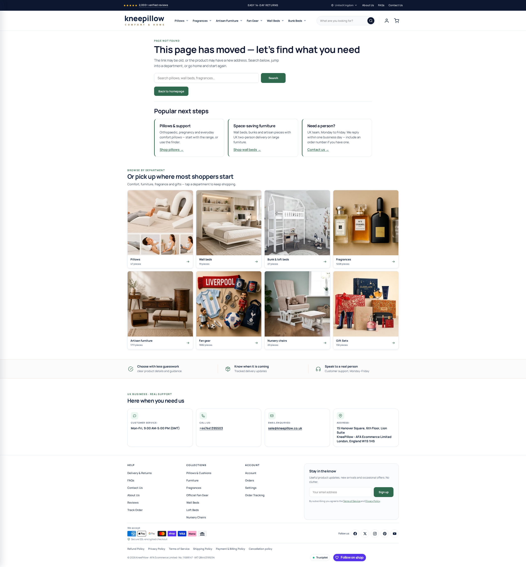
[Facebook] (355, 533)
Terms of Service (351, 501)
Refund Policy (135, 549)
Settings (250, 488)
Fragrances (200, 21)
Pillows (179, 21)
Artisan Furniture (227, 21)
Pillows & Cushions (198, 473)
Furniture (192, 480)
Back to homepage (171, 91)
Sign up (384, 492)
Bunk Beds (295, 21)
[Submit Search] (370, 20)
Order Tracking (254, 495)
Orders (249, 480)
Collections (196, 465)
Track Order (135, 510)
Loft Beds (192, 510)
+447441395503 (211, 428)
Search (273, 78)
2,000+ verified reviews (153, 5)
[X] (365, 533)
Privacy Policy (372, 501)
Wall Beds (273, 21)
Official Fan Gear (197, 495)
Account (252, 465)
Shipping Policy (202, 549)
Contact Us (396, 5)
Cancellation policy (260, 549)
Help (131, 465)
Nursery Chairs (196, 517)
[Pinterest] (385, 533)
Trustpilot (322, 557)
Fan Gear (252, 21)
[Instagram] (375, 533)
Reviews (132, 502)
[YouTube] (394, 533)
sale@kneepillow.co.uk (285, 428)
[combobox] (346, 20)
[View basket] (396, 20)
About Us (368, 5)
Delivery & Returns (139, 473)
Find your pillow (206, 91)
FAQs (381, 5)
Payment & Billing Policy (230, 549)
